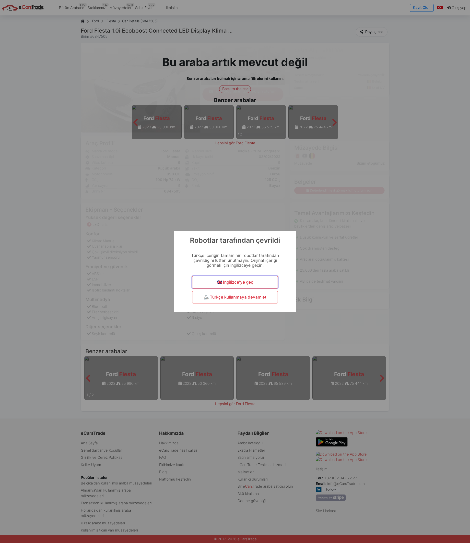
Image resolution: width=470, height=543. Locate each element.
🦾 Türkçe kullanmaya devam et (235, 297)
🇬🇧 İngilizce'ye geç (235, 282)
